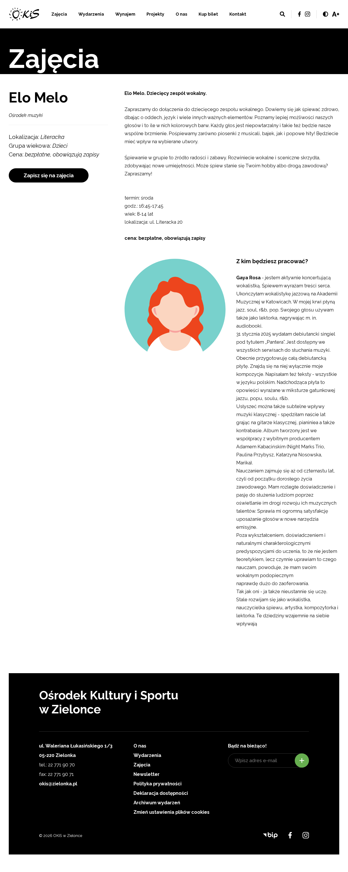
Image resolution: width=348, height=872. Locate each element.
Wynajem (125, 14)
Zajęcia (59, 14)
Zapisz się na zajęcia (49, 175)
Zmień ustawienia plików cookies (172, 812)
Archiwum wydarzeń (157, 802)
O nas (181, 14)
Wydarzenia (91, 14)
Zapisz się (302, 760)
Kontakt (237, 14)
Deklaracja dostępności (161, 793)
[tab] (287, 265)
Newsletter (147, 774)
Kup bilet (208, 14)
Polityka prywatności (158, 784)
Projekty (155, 14)
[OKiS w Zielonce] (24, 14)
